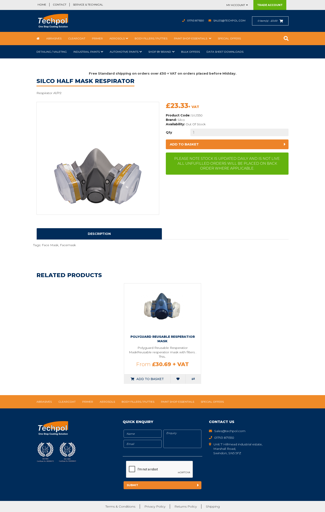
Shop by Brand (159, 51)
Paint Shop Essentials (191, 38)
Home (42, 4)
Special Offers (229, 38)
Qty (169, 132)
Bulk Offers (190, 51)
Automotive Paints (124, 51)
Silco (181, 120)
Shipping (213, 506)
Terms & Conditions (120, 506)
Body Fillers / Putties (151, 38)
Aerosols (117, 38)
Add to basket (184, 144)
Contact (59, 4)
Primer (97, 38)
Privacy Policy (154, 506)
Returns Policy (185, 506)
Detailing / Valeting (51, 51)
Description (99, 234)
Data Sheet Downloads (224, 51)
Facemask (68, 245)
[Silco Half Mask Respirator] (97, 158)
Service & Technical (88, 4)
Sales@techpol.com (229, 20)
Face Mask (50, 245)
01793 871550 (195, 20)
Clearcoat (76, 38)
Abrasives (53, 38)
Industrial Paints (86, 51)
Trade (270, 5)
